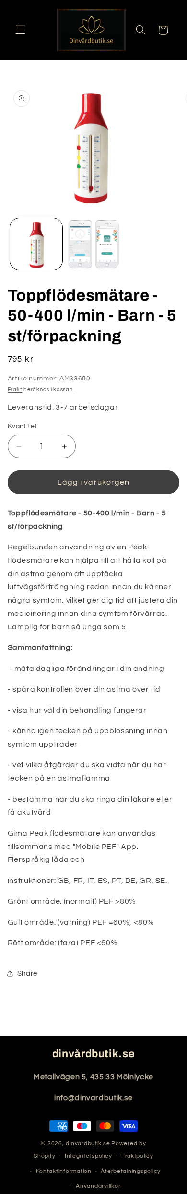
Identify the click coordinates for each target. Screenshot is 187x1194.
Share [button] (27, 973)
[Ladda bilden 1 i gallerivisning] (36, 244)
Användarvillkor (98, 1186)
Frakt (15, 389)
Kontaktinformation (64, 1171)
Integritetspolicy (88, 1156)
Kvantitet (22, 426)
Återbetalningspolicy (131, 1171)
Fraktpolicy (137, 1156)
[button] (20, 30)
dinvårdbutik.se (88, 1143)
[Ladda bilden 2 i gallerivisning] (93, 244)
